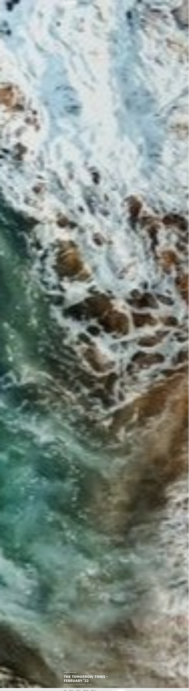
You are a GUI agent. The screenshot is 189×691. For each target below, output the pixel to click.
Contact (123, 3)
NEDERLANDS (115, 3)
